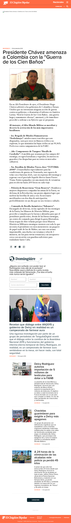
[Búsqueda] (67, 6)
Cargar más (35, 500)
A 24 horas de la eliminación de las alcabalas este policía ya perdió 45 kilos (46, 457)
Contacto (32, 517)
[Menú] (67, 2)
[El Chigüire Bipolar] (16, 3)
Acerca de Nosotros (39, 517)
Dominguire (58, 6)
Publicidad (66, 517)
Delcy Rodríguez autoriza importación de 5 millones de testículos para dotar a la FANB (44, 371)
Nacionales (58, 2)
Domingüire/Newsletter (55, 517)
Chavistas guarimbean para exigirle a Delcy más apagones (46, 415)
